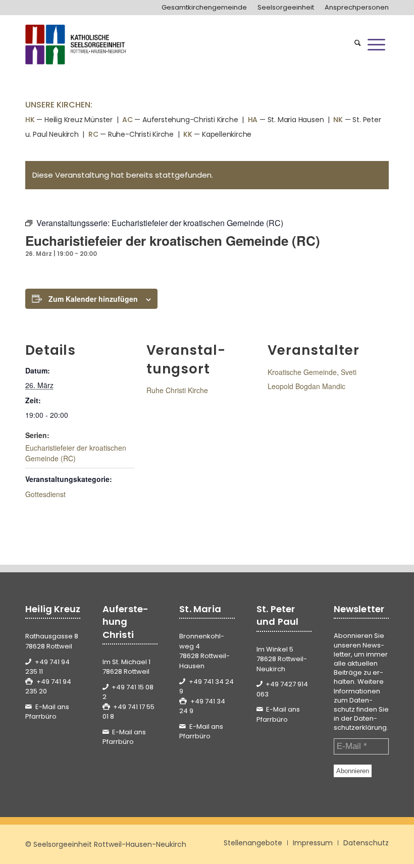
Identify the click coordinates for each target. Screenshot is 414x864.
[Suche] (358, 44)
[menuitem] (204, 7)
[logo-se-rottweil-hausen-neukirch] (76, 44)
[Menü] (376, 44)
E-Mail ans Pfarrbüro (47, 712)
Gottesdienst (45, 494)
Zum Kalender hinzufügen (93, 299)
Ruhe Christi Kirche (177, 390)
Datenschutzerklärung (360, 723)
